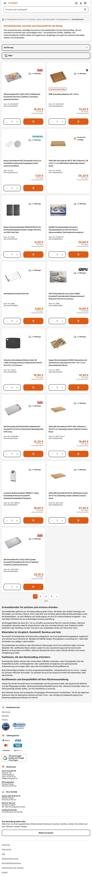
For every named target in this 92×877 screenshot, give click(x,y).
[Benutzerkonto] (80, 3)
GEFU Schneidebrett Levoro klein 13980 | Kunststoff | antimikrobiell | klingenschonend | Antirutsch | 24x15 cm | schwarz (66, 296)
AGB (3, 854)
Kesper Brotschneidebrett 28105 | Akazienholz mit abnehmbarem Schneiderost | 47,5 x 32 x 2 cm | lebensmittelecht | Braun (68, 362)
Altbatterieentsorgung (10, 859)
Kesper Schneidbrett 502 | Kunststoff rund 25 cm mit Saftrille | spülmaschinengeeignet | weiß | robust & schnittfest (22, 163)
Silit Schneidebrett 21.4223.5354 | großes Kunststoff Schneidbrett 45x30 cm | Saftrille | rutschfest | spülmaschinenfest (21, 562)
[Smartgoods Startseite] (13, 3)
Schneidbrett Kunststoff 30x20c (16, 294)
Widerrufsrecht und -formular (13, 868)
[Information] (76, 3)
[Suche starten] (85, 9)
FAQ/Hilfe (5, 716)
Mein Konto (6, 712)
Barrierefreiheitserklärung (11, 863)
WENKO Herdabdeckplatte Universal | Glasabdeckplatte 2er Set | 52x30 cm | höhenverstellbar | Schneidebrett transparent (66, 229)
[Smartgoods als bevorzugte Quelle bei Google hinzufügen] (14, 758)
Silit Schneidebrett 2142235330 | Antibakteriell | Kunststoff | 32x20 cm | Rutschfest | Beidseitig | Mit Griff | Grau (23, 429)
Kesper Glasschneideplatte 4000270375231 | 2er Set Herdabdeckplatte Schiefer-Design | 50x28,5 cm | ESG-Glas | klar (22, 229)
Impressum (6, 845)
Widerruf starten (46, 833)
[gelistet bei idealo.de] (6, 727)
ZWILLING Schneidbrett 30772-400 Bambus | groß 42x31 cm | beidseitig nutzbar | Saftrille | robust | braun (68, 495)
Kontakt (5, 720)
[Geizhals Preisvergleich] (19, 727)
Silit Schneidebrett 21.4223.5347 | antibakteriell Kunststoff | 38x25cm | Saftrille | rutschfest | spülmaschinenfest (22, 96)
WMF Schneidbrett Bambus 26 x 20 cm (64, 94)
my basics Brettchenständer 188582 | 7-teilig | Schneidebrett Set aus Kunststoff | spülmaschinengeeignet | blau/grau (21, 495)
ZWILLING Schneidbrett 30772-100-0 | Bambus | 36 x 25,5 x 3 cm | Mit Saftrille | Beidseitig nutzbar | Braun (68, 163)
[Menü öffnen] (5, 3)
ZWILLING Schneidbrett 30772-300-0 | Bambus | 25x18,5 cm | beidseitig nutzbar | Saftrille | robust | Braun (68, 429)
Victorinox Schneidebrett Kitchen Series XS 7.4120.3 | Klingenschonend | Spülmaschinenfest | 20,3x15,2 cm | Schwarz (23, 362)
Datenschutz (6, 849)
